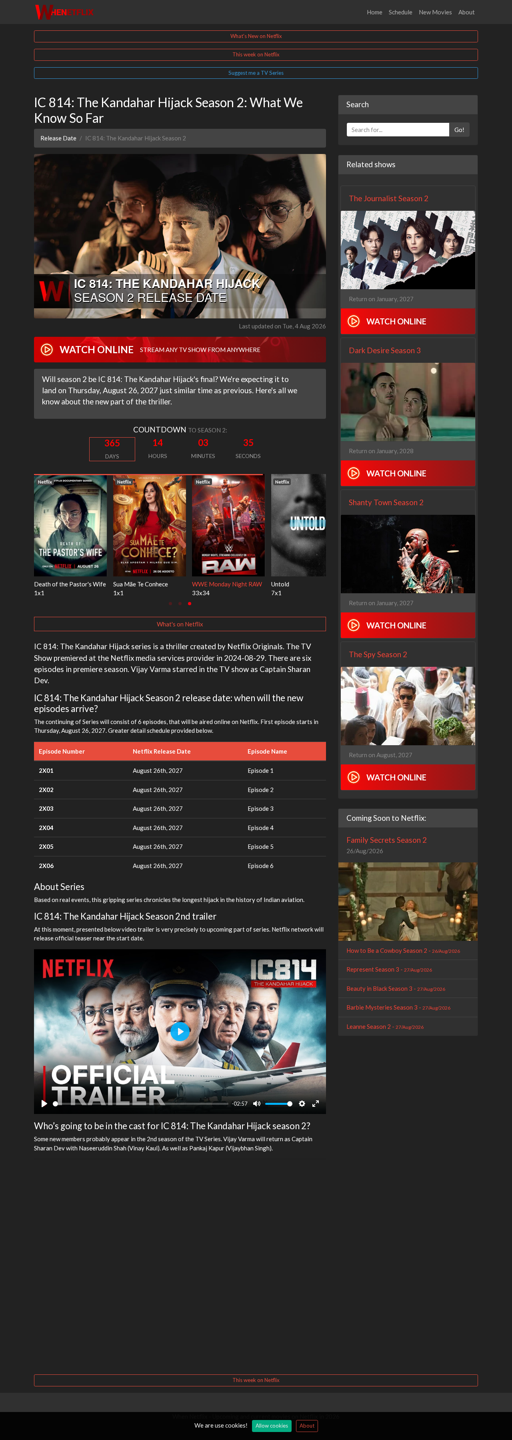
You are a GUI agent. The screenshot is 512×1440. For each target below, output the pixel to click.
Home (374, 12)
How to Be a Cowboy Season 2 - (403, 950)
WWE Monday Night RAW (69, 584)
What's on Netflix (180, 624)
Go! (459, 129)
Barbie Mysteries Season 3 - (398, 1007)
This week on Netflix (256, 54)
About (466, 12)
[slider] (140, 1104)
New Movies (435, 12)
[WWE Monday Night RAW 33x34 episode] (70, 524)
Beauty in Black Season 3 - (395, 988)
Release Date (58, 138)
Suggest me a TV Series (256, 73)
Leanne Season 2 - (385, 1026)
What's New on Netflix (256, 36)
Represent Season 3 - (389, 969)
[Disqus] (180, 1266)
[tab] (170, 604)
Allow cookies (272, 1425)
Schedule (400, 12)
